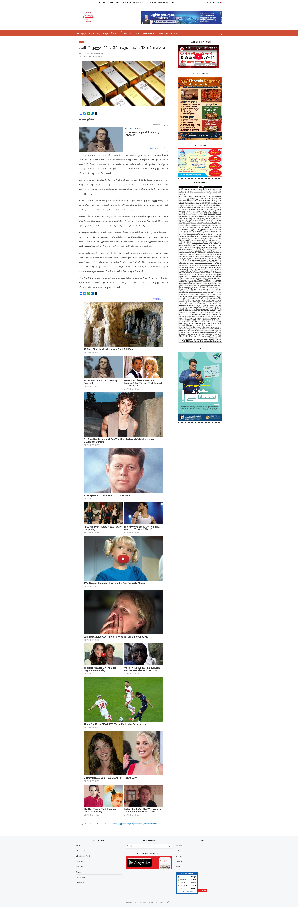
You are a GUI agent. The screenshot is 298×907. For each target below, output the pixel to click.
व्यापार (81, 42)
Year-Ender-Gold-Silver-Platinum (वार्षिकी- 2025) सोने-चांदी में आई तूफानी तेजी (113, 824)
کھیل (120, 33)
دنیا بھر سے (105, 33)
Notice (174, 33)
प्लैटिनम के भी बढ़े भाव (150, 824)
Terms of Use (80, 883)
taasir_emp (85, 53)
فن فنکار (125, 33)
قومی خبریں (83, 33)
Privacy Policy (80, 877)
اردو (100, 2)
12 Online (183, 891)
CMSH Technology (141, 902)
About (117, 2)
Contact (172, 2)
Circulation (152, 2)
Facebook (179, 845)
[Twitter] (211, 2)
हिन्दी (104, 2)
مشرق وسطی (113, 33)
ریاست (90, 33)
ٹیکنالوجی (137, 33)
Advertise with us (125, 2)
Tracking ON (190, 891)
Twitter (178, 851)
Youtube (178, 867)
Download (162, 33)
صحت (131, 33)
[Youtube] (221, 2)
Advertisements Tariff (140, 2)
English (110, 2)
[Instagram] (214, 2)
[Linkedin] (218, 2)
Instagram (179, 856)
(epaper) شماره (147, 33)
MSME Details (163, 2)
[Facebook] (207, 2)
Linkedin (179, 861)
